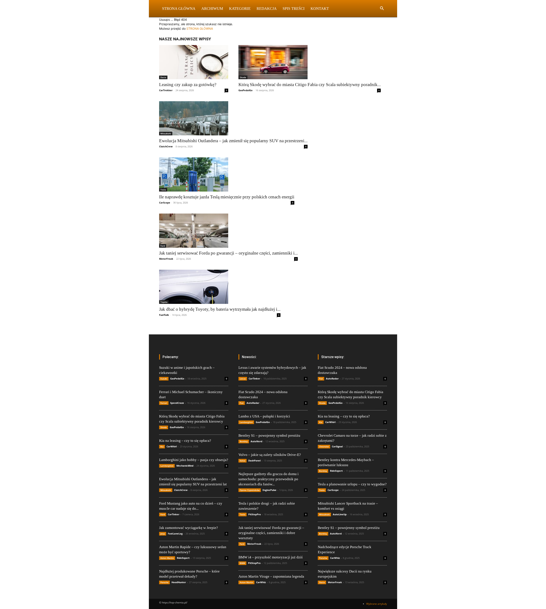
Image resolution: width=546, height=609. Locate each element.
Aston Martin (167, 557)
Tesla (163, 189)
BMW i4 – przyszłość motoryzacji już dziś (270, 557)
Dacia (163, 77)
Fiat (242, 402)
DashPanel (254, 460)
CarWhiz (261, 582)
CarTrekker (166, 90)
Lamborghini (166, 465)
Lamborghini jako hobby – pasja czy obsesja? (193, 460)
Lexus (243, 378)
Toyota (163, 301)
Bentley (244, 441)
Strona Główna (178, 8)
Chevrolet (324, 446)
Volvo (242, 460)
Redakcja (267, 8)
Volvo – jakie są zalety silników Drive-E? (269, 455)
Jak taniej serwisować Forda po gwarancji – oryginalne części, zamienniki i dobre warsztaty (271, 533)
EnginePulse (269, 490)
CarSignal (337, 446)
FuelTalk (164, 314)
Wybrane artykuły (376, 604)
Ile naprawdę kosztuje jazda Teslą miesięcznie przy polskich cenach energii (226, 196)
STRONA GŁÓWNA (199, 28)
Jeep (162, 533)
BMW (242, 563)
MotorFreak (166, 258)
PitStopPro (254, 514)
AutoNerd (256, 441)
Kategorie (240, 8)
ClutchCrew (166, 146)
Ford (162, 245)
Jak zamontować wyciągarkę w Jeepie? (188, 528)
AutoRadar (253, 402)
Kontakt (320, 8)
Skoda (243, 77)
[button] (382, 9)
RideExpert (183, 557)
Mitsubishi (165, 133)
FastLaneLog (175, 533)
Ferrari (163, 402)
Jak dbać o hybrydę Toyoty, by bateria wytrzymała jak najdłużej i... (219, 309)
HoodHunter (178, 582)
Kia (162, 446)
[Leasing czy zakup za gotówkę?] (193, 62)
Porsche (164, 582)
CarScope (164, 202)
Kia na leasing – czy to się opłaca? (185, 441)
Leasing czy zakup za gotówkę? (187, 84)
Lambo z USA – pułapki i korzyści (264, 416)
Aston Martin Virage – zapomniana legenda (271, 576)
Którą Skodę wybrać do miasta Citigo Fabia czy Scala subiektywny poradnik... (309, 84)
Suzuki (163, 378)
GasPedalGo (245, 90)
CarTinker (173, 514)
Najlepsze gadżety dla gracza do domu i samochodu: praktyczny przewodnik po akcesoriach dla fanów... (268, 479)
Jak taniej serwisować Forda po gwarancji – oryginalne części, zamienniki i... (228, 253)
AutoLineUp (340, 514)
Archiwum (212, 8)
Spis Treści (294, 8)
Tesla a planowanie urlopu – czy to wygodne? (352, 484)
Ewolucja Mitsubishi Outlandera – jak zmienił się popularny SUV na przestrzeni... (233, 140)
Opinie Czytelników (250, 490)
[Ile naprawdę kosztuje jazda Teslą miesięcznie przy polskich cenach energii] (226, 174)
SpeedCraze (177, 402)
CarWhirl (172, 446)
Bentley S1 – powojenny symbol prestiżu (269, 435)
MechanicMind (184, 465)
